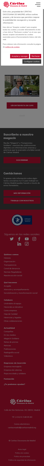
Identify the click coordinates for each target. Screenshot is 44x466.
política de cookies (12, 47)
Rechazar (36, 56)
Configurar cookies (32, 61)
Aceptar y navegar (20, 56)
